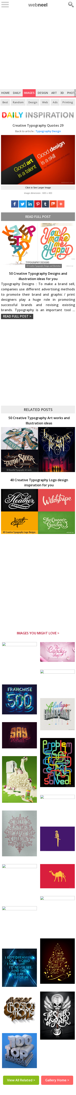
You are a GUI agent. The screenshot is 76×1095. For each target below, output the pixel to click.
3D (62, 93)
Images (29, 93)
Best (5, 102)
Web (45, 102)
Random (18, 102)
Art (54, 93)
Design (43, 93)
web (38, 5)
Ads (55, 102)
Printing (67, 102)
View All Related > (21, 1080)
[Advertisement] (38, 49)
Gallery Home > (57, 1080)
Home (5, 93)
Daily (17, 93)
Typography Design (38, 131)
